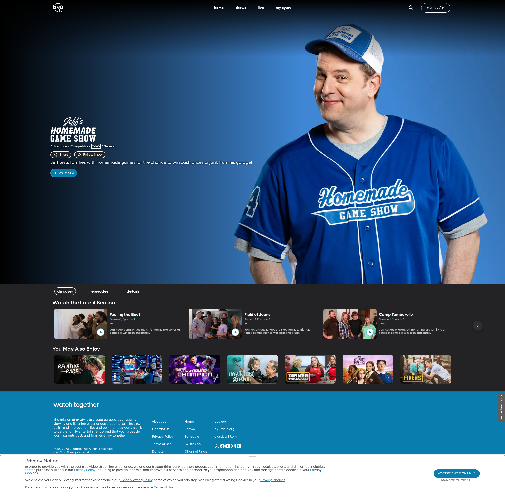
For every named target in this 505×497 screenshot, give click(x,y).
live (261, 8)
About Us (159, 421)
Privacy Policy (163, 436)
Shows (190, 429)
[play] (100, 332)
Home (189, 421)
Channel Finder (197, 451)
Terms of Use (161, 444)
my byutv (283, 8)
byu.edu (220, 421)
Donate (158, 451)
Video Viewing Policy (136, 480)
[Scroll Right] (478, 326)
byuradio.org (224, 429)
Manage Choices (455, 480)
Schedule (192, 436)
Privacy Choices (272, 480)
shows (241, 8)
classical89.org (225, 436)
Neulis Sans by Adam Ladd (75, 452)
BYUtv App (193, 444)
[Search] (411, 8)
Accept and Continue (456, 473)
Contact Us (160, 429)
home (219, 8)
